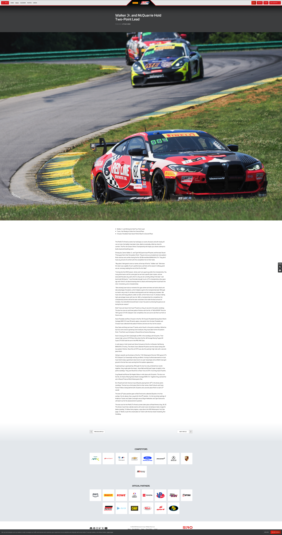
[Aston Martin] (95, 458)
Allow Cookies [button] (276, 532)
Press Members (135, 529)
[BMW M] (121, 458)
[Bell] (147, 508)
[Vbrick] (121, 508)
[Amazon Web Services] (95, 495)
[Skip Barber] (108, 508)
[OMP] (134, 508)
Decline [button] (266, 532)
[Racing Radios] (173, 508)
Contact (155, 529)
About (129, 529)
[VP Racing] (160, 495)
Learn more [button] (110, 532)
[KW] (173, 495)
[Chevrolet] (134, 458)
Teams (142, 529)
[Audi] (108, 458)
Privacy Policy (149, 529)
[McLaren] (160, 458)
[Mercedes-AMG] (173, 458)
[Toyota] (141, 471)
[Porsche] (186, 458)
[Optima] (186, 495)
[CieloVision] (134, 495)
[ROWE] (121, 495)
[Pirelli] (108, 495)
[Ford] (147, 458)
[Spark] (160, 508)
